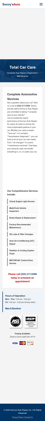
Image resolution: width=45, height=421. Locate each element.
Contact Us (28, 417)
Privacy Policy (17, 417)
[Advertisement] (22, 33)
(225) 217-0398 (29, 274)
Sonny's (11, 4)
